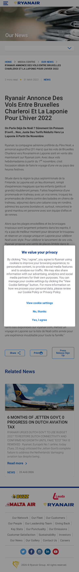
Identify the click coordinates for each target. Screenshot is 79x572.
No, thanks (39, 311)
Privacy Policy (51, 292)
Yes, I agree (39, 319)
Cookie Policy (31, 292)
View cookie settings (39, 303)
